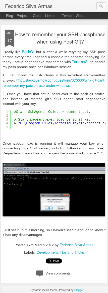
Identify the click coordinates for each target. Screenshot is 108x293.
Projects (23, 15)
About (80, 15)
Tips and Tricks (72, 252)
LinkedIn (52, 15)
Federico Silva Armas (76, 244)
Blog (9, 15)
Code (37, 15)
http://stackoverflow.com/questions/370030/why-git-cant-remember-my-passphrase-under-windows (54, 83)
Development (47, 252)
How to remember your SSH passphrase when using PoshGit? (60, 38)
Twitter (67, 15)
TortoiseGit (80, 61)
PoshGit (28, 51)
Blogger (79, 290)
